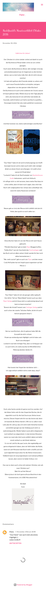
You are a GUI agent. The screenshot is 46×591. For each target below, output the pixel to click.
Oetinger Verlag (31, 307)
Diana (11, 532)
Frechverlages (34, 250)
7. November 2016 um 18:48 (25, 532)
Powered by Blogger (24, 585)
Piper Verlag (7, 301)
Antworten (15, 543)
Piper (28, 247)
